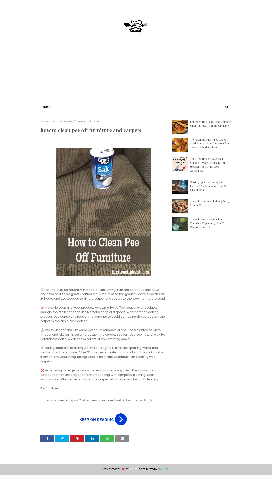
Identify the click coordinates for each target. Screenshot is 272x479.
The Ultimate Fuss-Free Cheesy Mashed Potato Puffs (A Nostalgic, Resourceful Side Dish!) (210, 143)
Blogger (163, 469)
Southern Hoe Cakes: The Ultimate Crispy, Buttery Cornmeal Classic (210, 123)
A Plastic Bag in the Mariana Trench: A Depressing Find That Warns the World (209, 223)
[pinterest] (230, 4)
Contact (46, 4)
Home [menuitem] (47, 107)
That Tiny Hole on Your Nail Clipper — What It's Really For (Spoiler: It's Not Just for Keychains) (207, 164)
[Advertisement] (136, 74)
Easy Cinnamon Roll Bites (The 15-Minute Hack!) (210, 203)
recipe (133, 469)
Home (44, 121)
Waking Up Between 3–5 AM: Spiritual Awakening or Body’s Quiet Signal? (208, 185)
